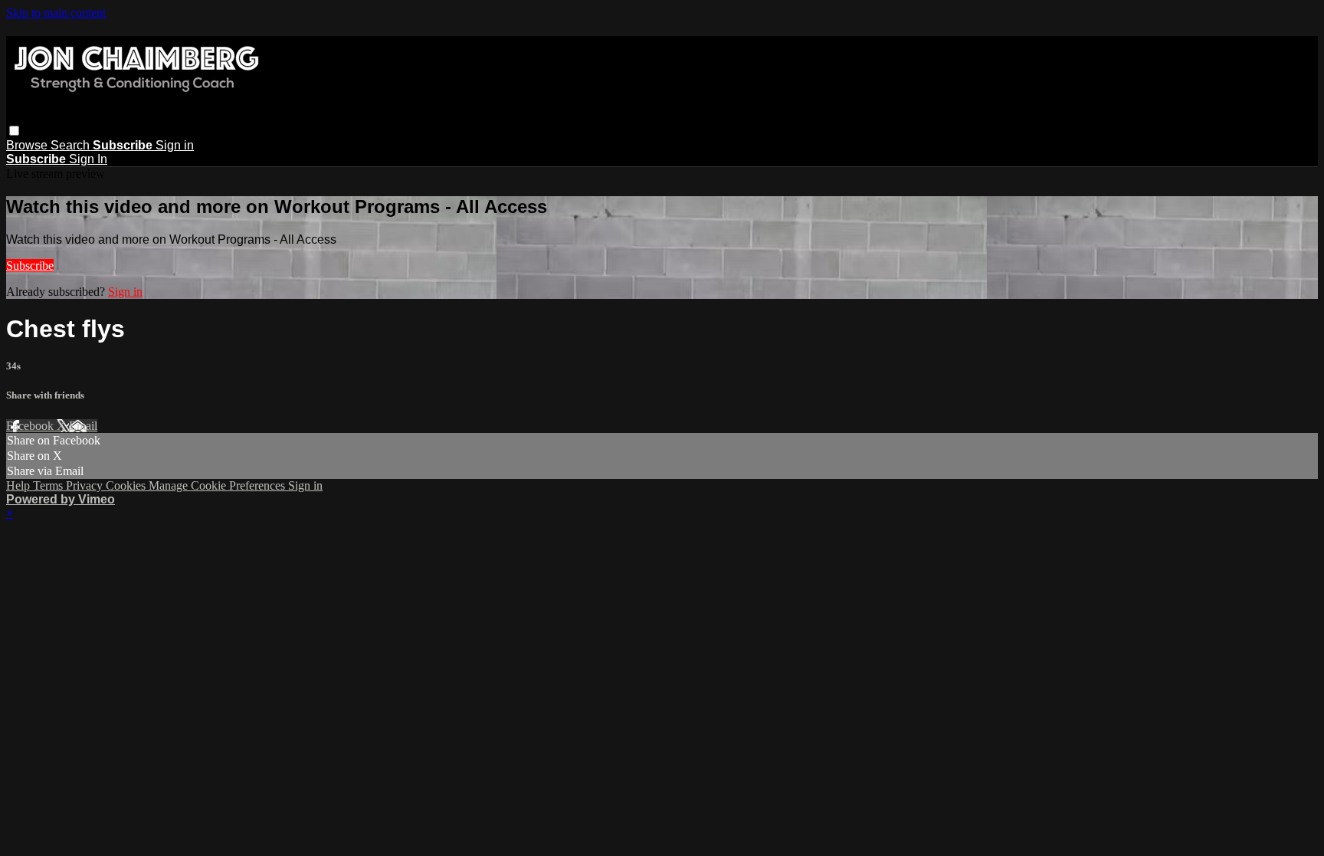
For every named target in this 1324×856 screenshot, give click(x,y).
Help (19, 485)
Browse (28, 145)
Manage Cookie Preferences (218, 485)
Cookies (127, 485)
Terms (49, 485)
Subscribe (30, 265)
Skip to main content (56, 12)
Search (72, 145)
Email (83, 425)
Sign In (88, 159)
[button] (14, 131)
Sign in (175, 145)
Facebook (31, 425)
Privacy (86, 485)
